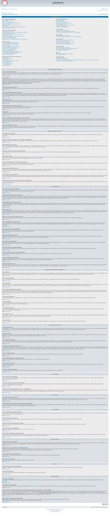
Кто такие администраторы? (60, 20)
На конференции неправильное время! (8, 33)
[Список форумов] (5, 3)
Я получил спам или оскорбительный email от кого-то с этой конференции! (68, 32)
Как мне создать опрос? (6, 45)
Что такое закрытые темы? (6, 64)
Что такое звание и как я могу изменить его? (9, 38)
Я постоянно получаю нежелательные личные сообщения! (65, 31)
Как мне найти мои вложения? (61, 54)
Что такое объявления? (6, 62)
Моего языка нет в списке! (6, 35)
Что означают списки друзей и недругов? (62, 35)
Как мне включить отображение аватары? (9, 37)
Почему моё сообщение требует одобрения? (9, 53)
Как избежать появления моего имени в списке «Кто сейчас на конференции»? (15, 32)
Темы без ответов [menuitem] (4, 12)
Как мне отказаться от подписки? (61, 50)
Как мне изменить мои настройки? (7, 31)
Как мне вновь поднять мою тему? (7, 54)
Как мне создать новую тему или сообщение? (9, 42)
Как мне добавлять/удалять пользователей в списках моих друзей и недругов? (69, 36)
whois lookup (71, 491)
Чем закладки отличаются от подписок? (62, 47)
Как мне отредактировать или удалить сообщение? (10, 43)
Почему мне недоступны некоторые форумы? (9, 48)
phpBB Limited (36, 479)
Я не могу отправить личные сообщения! (62, 30)
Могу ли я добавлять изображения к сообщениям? (10, 60)
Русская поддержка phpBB (55, 510)
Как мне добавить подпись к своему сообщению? (10, 44)
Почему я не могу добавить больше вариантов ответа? (11, 46)
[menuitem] (3, 9)
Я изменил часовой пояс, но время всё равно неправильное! (12, 34)
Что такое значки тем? (6, 65)
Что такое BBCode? (5, 57)
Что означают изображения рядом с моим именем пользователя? (13, 36)
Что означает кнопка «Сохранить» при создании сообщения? (12, 52)
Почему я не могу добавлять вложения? (8, 49)
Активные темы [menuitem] (10, 12)
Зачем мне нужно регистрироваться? (8, 20)
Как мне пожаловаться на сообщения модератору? (10, 51)
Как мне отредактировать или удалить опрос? (9, 47)
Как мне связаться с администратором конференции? (65, 60)
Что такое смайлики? (5, 59)
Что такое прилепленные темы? (7, 63)
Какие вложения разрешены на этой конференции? (64, 53)
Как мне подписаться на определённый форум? (64, 49)
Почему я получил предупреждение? (8, 50)
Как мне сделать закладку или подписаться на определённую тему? (67, 48)
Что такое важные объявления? (7, 61)
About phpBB (4, 480)
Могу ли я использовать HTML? (7, 58)
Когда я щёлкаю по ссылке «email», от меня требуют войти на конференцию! (14, 39)
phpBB (40, 158)
